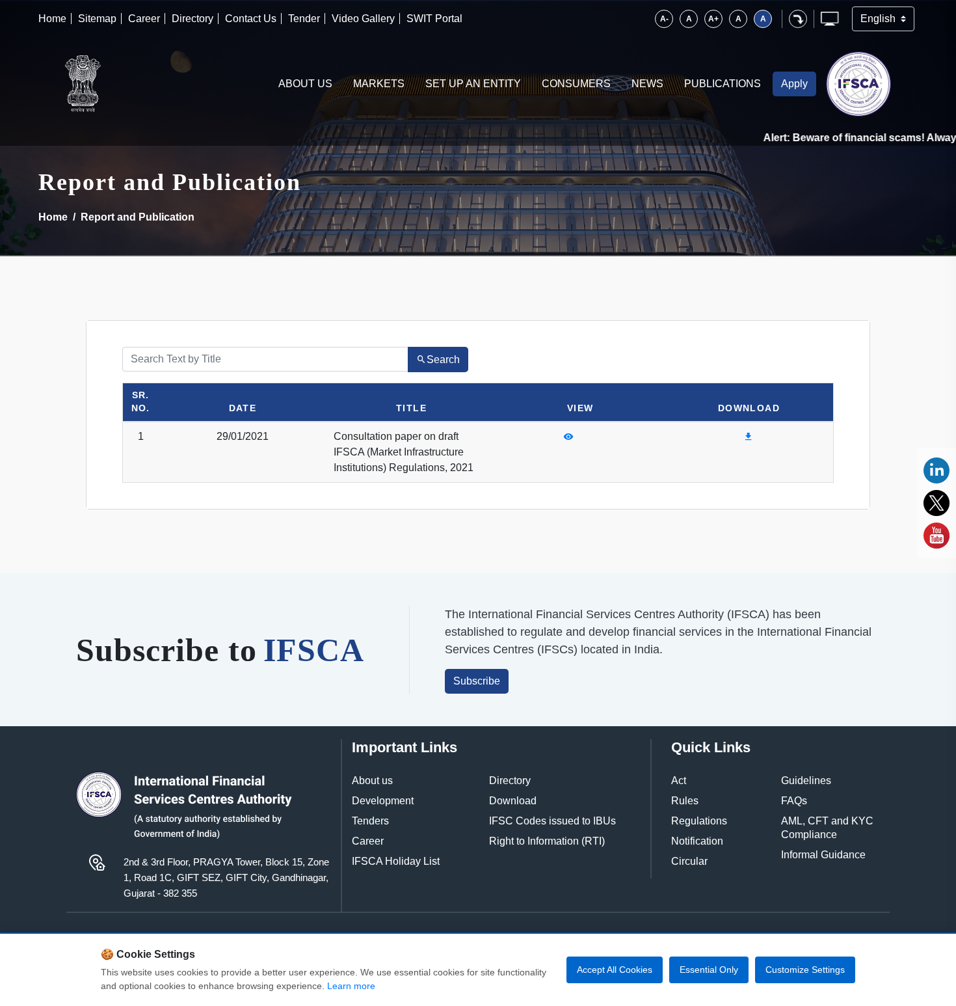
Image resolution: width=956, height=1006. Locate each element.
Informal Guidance (823, 854)
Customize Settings (805, 969)
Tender (304, 18)
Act (678, 780)
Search (443, 359)
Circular (689, 861)
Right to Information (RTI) (547, 841)
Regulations (699, 820)
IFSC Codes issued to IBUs (552, 820)
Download (513, 800)
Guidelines (806, 780)
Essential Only (709, 969)
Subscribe (476, 681)
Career (144, 18)
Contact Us (250, 18)
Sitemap (97, 18)
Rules (684, 800)
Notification (697, 841)
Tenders (370, 820)
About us (372, 780)
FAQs (794, 800)
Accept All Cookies (614, 969)
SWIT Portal (434, 18)
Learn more (351, 986)
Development (383, 800)
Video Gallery (363, 18)
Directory (192, 18)
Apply (794, 83)
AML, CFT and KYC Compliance (827, 827)
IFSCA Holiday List (396, 861)
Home (52, 18)
